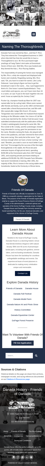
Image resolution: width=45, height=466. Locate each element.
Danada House (31, 288)
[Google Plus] (27, 457)
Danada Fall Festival (22, 294)
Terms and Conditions (22, 441)
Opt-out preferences (33, 436)
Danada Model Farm (22, 299)
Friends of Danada (22, 219)
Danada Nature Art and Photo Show (22, 304)
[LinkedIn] (22, 457)
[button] (33, 34)
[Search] (36, 355)
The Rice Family (35, 431)
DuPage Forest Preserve (23, 320)
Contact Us (22, 273)
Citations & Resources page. (18, 379)
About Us (7, 436)
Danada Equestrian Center (22, 315)
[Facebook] (14, 457)
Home (5, 431)
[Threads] (31, 457)
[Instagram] (18, 457)
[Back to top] (41, 461)
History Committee (22, 310)
